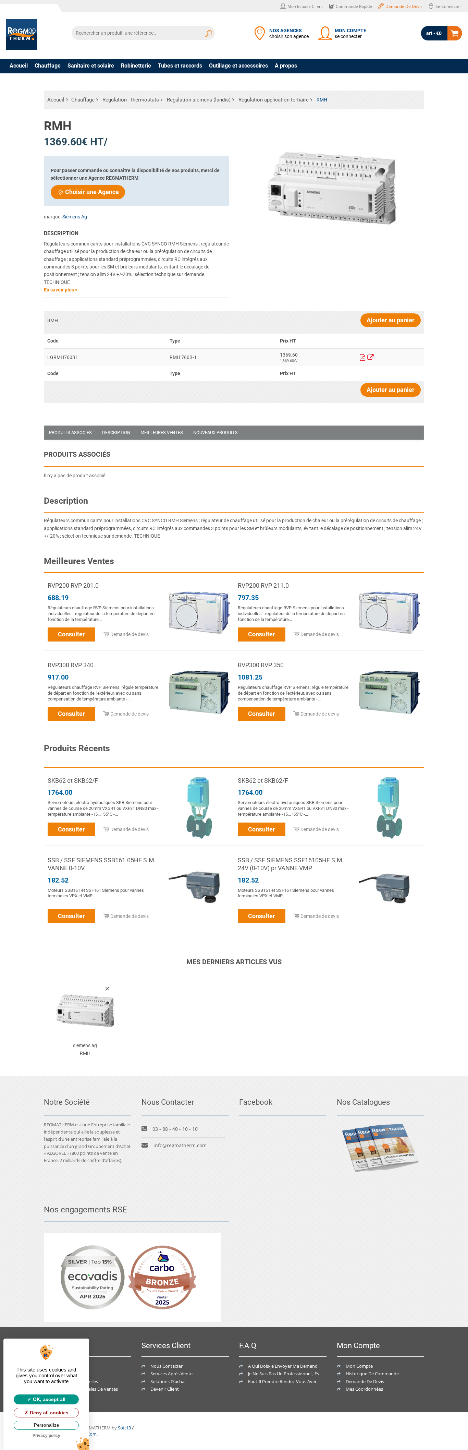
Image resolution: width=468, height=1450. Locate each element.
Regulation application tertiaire (273, 100)
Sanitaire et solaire (90, 65)
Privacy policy (46, 1435)
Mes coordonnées (364, 1389)
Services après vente (171, 1373)
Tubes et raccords (180, 65)
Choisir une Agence (92, 191)
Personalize (46, 1425)
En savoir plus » (60, 289)
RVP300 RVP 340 (71, 665)
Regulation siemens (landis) (199, 100)
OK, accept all (48, 1399)
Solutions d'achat (168, 1381)
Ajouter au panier (391, 320)
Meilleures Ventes (161, 432)
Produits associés (70, 432)
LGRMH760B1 (62, 357)
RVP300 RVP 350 (261, 665)
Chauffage (48, 65)
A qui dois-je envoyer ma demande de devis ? (295, 1366)
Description (116, 432)
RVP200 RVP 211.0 (263, 585)
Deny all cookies (48, 1412)
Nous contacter (166, 1366)
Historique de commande (372, 1373)
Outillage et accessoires (238, 65)
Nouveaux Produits (215, 432)
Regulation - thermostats (130, 100)
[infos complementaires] (370, 357)
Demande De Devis (365, 1381)
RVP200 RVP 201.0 (73, 585)
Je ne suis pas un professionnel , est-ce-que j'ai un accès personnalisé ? (320, 1373)
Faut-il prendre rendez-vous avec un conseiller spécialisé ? (308, 1381)
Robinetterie (136, 65)
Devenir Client (164, 1389)
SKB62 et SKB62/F (73, 780)
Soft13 (124, 1428)
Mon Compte (359, 1366)
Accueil (19, 65)
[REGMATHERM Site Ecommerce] (21, 34)
